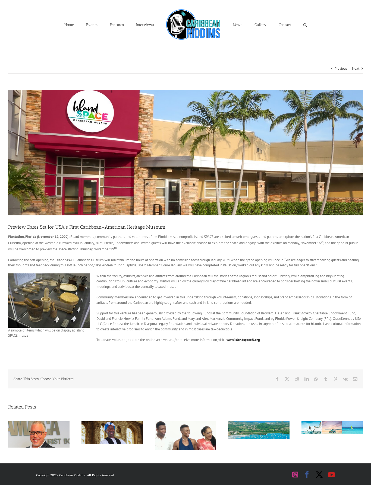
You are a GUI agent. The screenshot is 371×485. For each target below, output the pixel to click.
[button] (280, 24)
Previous (341, 68)
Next (355, 68)
